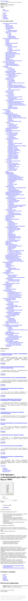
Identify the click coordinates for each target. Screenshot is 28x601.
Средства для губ (9, 78)
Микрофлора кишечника (13, 175)
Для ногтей (10, 93)
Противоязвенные (12, 180)
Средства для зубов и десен (14, 295)
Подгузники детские (13, 305)
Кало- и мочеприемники (11, 52)
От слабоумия (11, 222)
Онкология (8, 242)
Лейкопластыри (9, 278)
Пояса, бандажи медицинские (12, 333)
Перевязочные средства (8, 272)
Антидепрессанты (12, 135)
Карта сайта (5, 18)
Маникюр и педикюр (10, 72)
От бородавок (11, 167)
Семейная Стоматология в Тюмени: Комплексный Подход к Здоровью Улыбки (12, 367)
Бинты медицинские (13, 275)
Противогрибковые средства (12, 257)
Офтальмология (9, 243)
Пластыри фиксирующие (14, 280)
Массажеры (8, 266)
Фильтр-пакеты (11, 36)
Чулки (9, 330)
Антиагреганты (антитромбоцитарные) (17, 187)
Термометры (8, 270)
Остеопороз (11, 212)
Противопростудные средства (15, 254)
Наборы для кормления (11, 321)
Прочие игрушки (12, 320)
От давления (11, 203)
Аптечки (8, 39)
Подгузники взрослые (13, 335)
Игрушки (8, 316)
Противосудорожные (13, 223)
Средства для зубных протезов (15, 294)
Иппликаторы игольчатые (14, 269)
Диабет (7, 171)
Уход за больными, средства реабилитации (12, 325)
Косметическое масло (13, 75)
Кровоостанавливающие (13, 189)
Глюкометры (8, 264)
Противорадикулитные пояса (12, 337)
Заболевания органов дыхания (12, 193)
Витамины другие (12, 151)
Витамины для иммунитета (14, 150)
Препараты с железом (13, 158)
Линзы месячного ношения (12, 64)
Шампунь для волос (12, 107)
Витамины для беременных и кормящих (17, 145)
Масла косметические (10, 74)
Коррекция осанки (10, 332)
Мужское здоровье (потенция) (12, 219)
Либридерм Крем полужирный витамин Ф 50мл (14, 567)
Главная (5, 12)
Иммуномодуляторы (10, 216)
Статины (10, 208)
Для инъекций (9, 45)
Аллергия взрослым (12, 124)
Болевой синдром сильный (14, 228)
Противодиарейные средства (14, 178)
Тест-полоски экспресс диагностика (14, 60)
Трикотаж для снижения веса (12, 339)
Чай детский (11, 311)
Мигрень (10, 233)
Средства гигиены (7, 290)
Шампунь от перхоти (13, 108)
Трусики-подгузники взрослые (15, 336)
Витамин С (10, 142)
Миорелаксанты (11, 234)
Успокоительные (12, 137)
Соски (7, 323)
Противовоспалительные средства (13, 256)
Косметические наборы (11, 71)
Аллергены (10, 123)
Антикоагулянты (12, 188)
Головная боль (11, 230)
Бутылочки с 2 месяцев (13, 301)
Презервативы (9, 286)
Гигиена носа (9, 263)
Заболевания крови (10, 186)
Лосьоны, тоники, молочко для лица (16, 82)
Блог (4, 14)
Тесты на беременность (11, 288)
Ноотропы (10, 221)
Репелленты (8, 111)
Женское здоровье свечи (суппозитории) (17, 117)
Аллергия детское (12, 125)
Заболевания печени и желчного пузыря (15, 194)
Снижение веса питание (11, 31)
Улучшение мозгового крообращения (16, 226)
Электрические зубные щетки (15, 297)
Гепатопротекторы (12, 195)
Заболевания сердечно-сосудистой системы (15, 198)
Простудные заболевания (11, 244)
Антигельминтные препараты (15, 259)
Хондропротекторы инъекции (15, 214)
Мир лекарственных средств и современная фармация (13, 377)
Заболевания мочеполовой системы (14, 192)
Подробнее (3, 363)
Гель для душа (11, 68)
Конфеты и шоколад (12, 30)
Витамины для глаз (12, 146)
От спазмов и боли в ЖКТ (14, 240)
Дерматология (9, 162)
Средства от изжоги (12, 184)
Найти (2, 7)
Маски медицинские (10, 54)
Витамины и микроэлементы (12, 138)
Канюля (10, 47)
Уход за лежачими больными (12, 341)
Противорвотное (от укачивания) (15, 179)
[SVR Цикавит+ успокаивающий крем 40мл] (7, 494)
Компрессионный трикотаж (12, 326)
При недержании (9, 334)
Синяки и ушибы (12, 170)
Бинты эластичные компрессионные (16, 277)
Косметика (5, 66)
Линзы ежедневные (10, 62)
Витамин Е (10, 141)
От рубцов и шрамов (13, 169)
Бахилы (7, 40)
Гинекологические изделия (12, 43)
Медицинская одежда (10, 56)
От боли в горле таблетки (14, 251)
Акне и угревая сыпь (13, 163)
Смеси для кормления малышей (15, 309)
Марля (7, 282)
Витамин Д (10, 139)
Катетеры (10, 49)
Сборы (9, 33)
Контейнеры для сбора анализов (13, 53)
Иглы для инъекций (12, 46)
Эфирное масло (11, 76)
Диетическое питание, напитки (10, 23)
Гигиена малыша (9, 304)
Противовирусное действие (12, 255)
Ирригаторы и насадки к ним (14, 292)
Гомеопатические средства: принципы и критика (12, 434)
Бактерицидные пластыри (14, 279)
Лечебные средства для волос (14, 102)
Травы (9, 35)
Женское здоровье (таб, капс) (14, 116)
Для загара (8, 110)
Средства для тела (10, 95)
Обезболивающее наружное (14, 236)
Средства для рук (9, 92)
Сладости (8, 29)
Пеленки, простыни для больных (15, 342)
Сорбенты (10, 182)
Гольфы (10, 327)
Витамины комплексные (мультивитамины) (13, 153)
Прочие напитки (9, 26)
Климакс (10, 118)
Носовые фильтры (10, 57)
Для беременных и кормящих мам (13, 312)
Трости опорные (9, 340)
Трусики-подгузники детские (14, 306)
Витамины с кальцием (13, 155)
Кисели (7, 24)
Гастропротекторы (12, 174)
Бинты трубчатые (12, 276)
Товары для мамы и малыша (9, 298)
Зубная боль (11, 231)
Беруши (7, 42)
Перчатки (8, 58)
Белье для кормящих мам (13, 314)
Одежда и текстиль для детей (12, 322)
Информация (6, 507)
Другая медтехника (10, 265)
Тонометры (8, 271)
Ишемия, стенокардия (13, 201)
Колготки (10, 328)
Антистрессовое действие (11, 134)
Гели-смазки (8, 285)
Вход (4, 9)
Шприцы (10, 51)
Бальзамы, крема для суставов (15, 210)
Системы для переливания (14, 50)
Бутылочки (8, 300)
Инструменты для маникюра (14, 73)
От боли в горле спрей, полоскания (16, 250)
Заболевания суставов (10, 209)
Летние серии (6, 109)
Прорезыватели (11, 319)
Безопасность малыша (10, 299)
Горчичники (8, 44)
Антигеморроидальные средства (13, 130)
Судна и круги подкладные (14, 343)
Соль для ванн (11, 69)
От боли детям (11, 238)
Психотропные (11, 224)
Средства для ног (9, 90)
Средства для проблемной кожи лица (16, 86)
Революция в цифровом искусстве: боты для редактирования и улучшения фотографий (11, 399)
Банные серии (9, 67)
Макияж (10, 83)
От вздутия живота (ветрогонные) (16, 177)
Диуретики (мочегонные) (14, 200)
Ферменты (10, 185)
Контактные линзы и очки (9, 61)
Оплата (4, 16)
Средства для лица (10, 79)
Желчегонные (11, 196)
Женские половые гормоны (14, 115)
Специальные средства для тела (15, 99)
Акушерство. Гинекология (11, 114)
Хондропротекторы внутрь (14, 213)
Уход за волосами (9, 100)
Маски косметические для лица (15, 85)
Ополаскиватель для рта (13, 293)
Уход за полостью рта (10, 291)
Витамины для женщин (13, 149)
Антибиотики (9, 129)
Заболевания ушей (10, 215)
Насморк (10, 249)
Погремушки (11, 318)
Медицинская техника (8, 262)
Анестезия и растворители (12, 128)
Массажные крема (12, 97)
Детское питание (9, 308)
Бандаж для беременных (13, 313)
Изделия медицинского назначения (11, 38)
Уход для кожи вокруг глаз (14, 89)
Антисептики (9, 131)
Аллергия (8, 122)
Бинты (7, 273)
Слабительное (11, 181)
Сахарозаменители (10, 28)
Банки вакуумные (12, 268)
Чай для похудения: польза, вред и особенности (12, 445)
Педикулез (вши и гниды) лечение (16, 261)
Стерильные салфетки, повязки (13, 283)
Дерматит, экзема (12, 165)
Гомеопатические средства (14, 160)
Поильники (10, 302)
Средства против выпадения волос (16, 103)
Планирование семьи (8, 284)
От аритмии (11, 202)
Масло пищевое (9, 25)
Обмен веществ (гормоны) (12, 241)
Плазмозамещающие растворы (15, 191)
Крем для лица (11, 81)
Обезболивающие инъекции (14, 237)
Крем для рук (11, 94)
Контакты (5, 17)
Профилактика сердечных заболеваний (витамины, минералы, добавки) (17, 206)
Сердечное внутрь (12, 207)
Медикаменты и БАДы (8, 113)
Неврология (8, 220)
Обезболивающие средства (12, 227)
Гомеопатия (8, 159)
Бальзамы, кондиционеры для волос (16, 101)
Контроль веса (9, 217)
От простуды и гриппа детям (14, 252)
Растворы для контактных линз (13, 65)
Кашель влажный (12, 247)
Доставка (5, 15)
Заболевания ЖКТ (10, 173)
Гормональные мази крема (14, 164)
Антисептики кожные (13, 132)
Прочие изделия (9, 59)
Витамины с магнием (13, 156)
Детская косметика (10, 307)
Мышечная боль (11, 235)
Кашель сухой (11, 248)
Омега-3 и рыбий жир (13, 157)
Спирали (8, 287)
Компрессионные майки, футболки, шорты (17, 329)
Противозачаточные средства (14, 121)
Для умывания (11, 80)
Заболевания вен (9, 172)
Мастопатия (11, 120)
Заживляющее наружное (13, 166)
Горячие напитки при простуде (15, 245)
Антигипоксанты (12, 199)
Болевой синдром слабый (14, 229)
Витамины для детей (13, 148)
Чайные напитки (12, 37)
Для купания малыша (10, 315)
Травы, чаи (8, 32)
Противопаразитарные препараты (13, 258)
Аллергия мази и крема (13, 127)
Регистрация (6, 10)
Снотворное (11, 136)
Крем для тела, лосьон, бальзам (15, 96)
